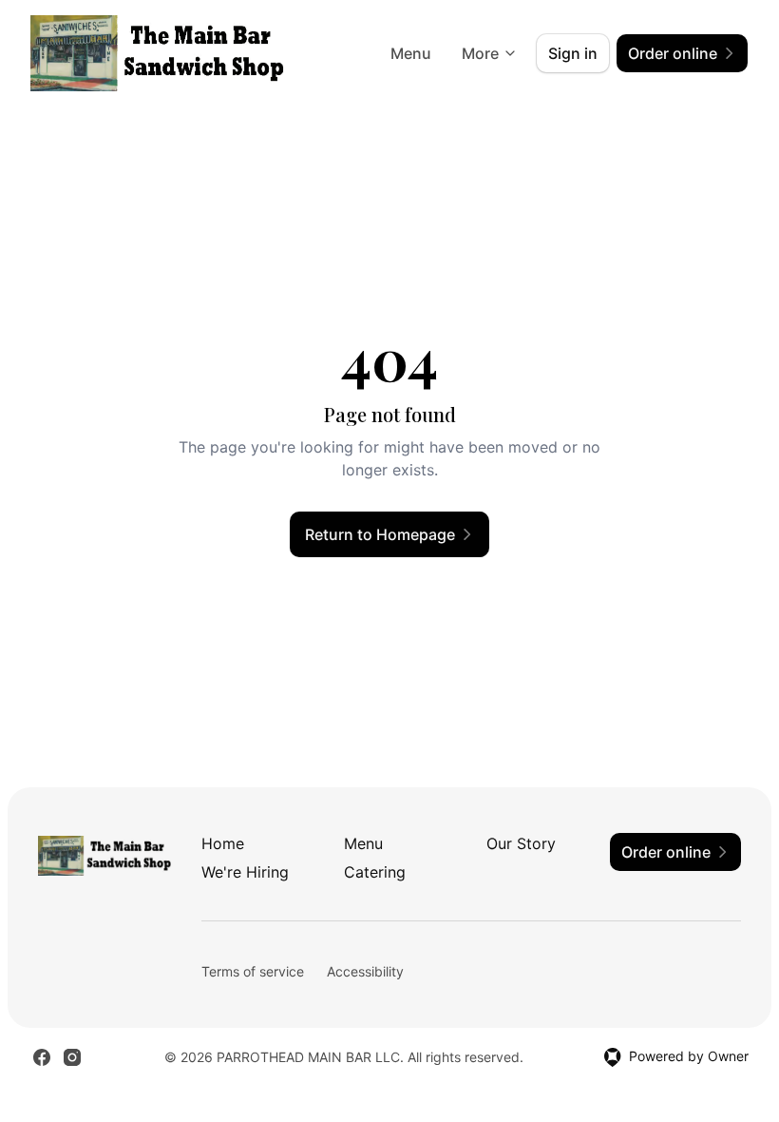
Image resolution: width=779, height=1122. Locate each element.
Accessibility (365, 971)
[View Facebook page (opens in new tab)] (41, 1057)
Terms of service (252, 971)
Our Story (521, 843)
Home (222, 843)
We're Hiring (245, 871)
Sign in (573, 53)
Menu (410, 53)
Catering (375, 871)
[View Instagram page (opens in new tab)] (72, 1057)
